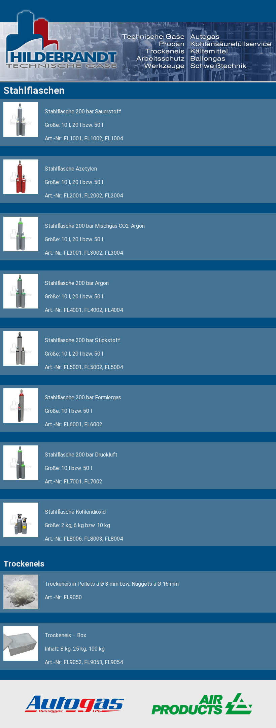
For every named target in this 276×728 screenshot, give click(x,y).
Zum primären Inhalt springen (37, 4)
